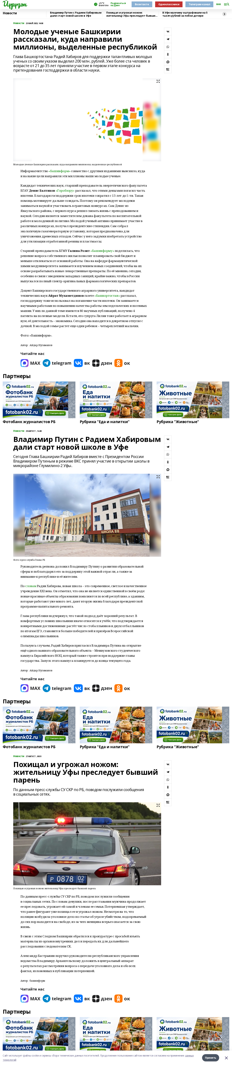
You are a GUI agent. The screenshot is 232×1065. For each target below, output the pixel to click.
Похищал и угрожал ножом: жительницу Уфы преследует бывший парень (131, 14)
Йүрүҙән (14, 4)
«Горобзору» (65, 190)
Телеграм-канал (199, 4)
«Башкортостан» (107, 295)
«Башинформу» (102, 251)
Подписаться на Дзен (118, 4)
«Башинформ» (59, 171)
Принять (210, 1057)
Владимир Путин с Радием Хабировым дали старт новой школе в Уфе (75, 14)
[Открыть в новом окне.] (30, 363)
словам (30, 586)
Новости (10, 13)
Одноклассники (168, 4)
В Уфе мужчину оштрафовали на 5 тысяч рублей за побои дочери (184, 14)
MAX (218, 4)
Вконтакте (142, 4)
